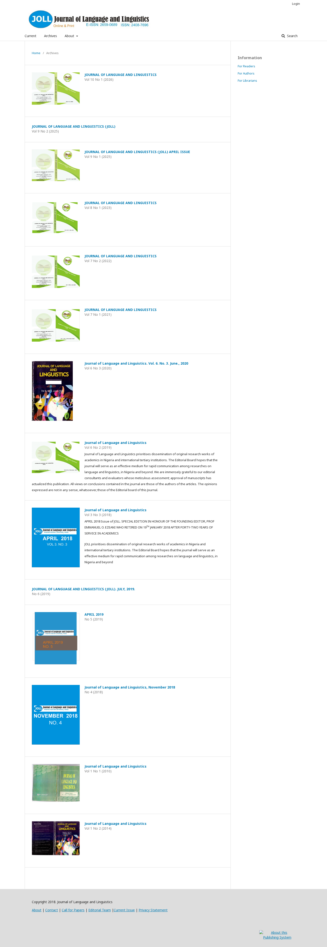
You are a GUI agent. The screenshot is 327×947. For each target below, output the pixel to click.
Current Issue (124, 910)
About (70, 36)
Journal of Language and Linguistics (116, 442)
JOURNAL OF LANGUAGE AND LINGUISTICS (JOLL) (73, 126)
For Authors (246, 73)
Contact (51, 910)
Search (292, 36)
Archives (50, 36)
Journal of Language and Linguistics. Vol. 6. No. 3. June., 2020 (136, 363)
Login (296, 3)
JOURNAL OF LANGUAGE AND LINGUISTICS (121, 74)
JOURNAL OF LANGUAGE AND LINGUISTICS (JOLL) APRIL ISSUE (137, 151)
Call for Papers (73, 910)
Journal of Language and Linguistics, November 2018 (130, 687)
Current (30, 36)
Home (36, 53)
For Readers (246, 66)
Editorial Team (99, 910)
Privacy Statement (153, 910)
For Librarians (247, 80)
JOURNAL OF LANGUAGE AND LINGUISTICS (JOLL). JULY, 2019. (83, 589)
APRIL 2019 (94, 614)
